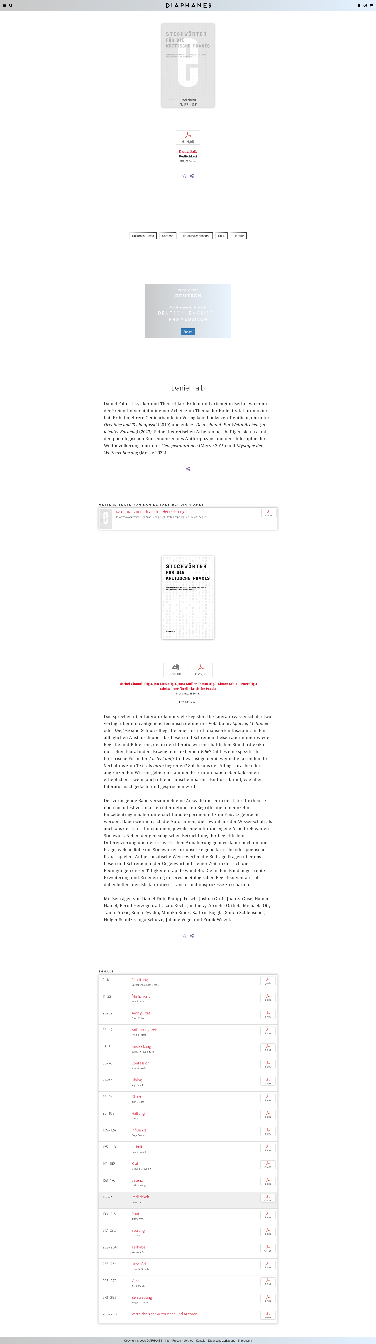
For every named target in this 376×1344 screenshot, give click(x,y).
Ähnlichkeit (141, 996)
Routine (138, 1213)
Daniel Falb (188, 151)
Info (167, 1340)
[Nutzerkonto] (359, 5)
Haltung (138, 1113)
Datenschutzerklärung (221, 1340)
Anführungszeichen (148, 1029)
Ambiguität (141, 1013)
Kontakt (200, 1340)
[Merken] (184, 176)
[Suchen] (11, 5)
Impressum (245, 1340)
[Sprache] (365, 5)
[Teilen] (192, 176)
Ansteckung (141, 1046)
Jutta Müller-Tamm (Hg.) (197, 684)
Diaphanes (188, 5)
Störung (138, 1230)
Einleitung (140, 979)
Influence (139, 1130)
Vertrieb (188, 1340)
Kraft (136, 1163)
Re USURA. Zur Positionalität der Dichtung (150, 511)
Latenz (137, 1180)
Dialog (137, 1080)
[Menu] (4, 5)
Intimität (139, 1146)
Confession (141, 1063)
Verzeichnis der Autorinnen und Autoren (164, 1314)
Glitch (136, 1096)
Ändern (188, 332)
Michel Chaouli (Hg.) (135, 684)
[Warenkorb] (371, 5)
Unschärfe (140, 1263)
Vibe (135, 1280)
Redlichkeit (140, 1197)
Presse (176, 1340)
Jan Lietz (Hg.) (165, 684)
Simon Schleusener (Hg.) (237, 684)
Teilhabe (138, 1247)
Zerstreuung (142, 1297)
